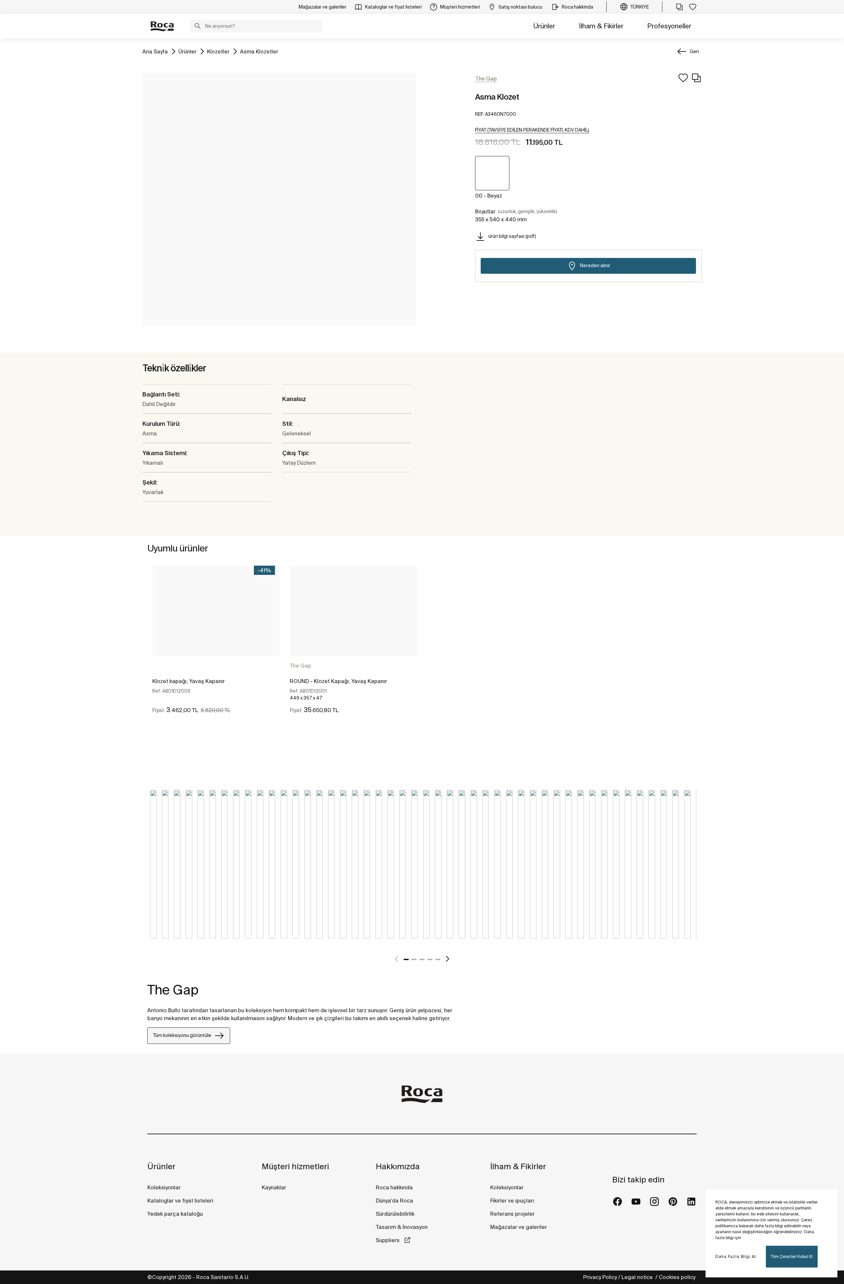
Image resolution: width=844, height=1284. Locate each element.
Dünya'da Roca (394, 1201)
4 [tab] (430, 959)
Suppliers (388, 1240)
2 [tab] (414, 959)
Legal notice (637, 1277)
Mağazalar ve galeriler (518, 1227)
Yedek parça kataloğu (175, 1214)
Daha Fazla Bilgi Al (735, 1256)
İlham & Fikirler (601, 26)
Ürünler (544, 26)
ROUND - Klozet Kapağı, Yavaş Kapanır (338, 681)
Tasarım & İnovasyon (402, 1227)
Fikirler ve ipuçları (512, 1201)
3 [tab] (422, 959)
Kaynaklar (274, 1187)
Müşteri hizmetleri (295, 1166)
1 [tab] (406, 959)
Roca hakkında (394, 1187)
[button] (197, 26)
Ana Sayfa (155, 51)
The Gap (300, 666)
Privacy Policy (600, 1277)
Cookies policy (678, 1277)
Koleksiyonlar (164, 1187)
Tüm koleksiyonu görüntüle (182, 1035)
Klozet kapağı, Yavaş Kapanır (188, 681)
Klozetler (218, 51)
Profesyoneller (669, 26)
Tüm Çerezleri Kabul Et (792, 1256)
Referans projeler (512, 1214)
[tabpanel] (216, 645)
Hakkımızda (398, 1166)
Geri (694, 51)
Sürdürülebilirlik (395, 1214)
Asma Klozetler (259, 51)
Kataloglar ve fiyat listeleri (180, 1201)
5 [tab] (437, 959)
